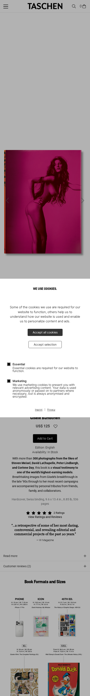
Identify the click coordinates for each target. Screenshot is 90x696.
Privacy (51, 409)
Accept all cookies (45, 332)
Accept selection (45, 344)
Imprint (38, 409)
